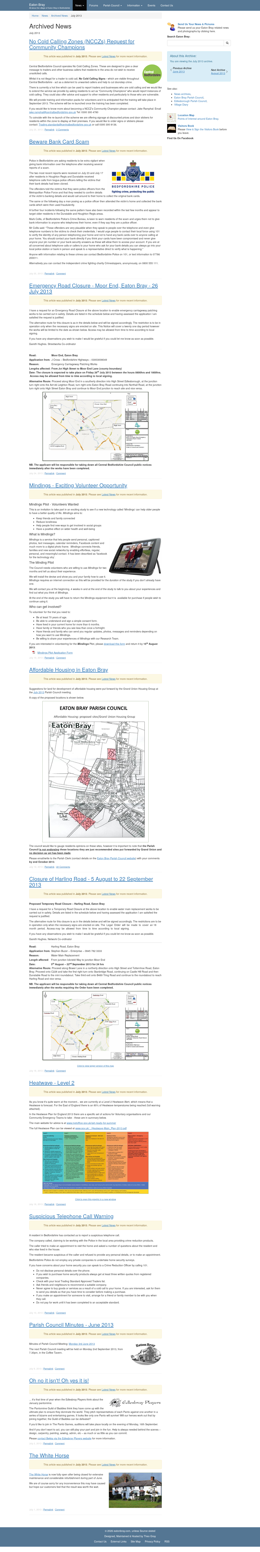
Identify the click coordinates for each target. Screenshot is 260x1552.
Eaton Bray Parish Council (188, 97)
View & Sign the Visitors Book (202, 129)
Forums (93, 5)
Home (35, 15)
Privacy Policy (152, 1541)
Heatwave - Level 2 (51, 1082)
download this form (114, 644)
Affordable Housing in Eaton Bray (68, 669)
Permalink (49, 129)
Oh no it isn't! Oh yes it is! (59, 1380)
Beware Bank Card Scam (59, 141)
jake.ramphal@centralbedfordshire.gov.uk (52, 112)
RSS (166, 1541)
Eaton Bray (49, 5)
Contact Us (167, 5)
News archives (182, 94)
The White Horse (49, 1455)
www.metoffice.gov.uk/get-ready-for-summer (91, 1123)
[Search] (227, 43)
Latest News (108, 56)
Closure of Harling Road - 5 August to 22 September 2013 (91, 881)
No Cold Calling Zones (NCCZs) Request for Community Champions (81, 44)
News (45, 15)
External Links (118, 1541)
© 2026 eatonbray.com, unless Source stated (130, 1531)
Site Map (136, 1541)
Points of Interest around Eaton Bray (198, 118)
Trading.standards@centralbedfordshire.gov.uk (65, 124)
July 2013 (38, 692)
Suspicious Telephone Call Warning (71, 1216)
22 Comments (63, 866)
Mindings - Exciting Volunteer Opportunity (78, 485)
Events (151, 5)
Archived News (59, 15)
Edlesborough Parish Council (190, 101)
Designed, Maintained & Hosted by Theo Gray (130, 1536)
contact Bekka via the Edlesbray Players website (64, 1438)
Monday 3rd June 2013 (82, 1343)
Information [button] (133, 5)
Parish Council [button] (111, 5)
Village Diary (181, 104)
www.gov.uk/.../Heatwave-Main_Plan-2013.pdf (101, 1128)
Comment (61, 273)
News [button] (78, 5)
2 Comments (62, 129)
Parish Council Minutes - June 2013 (71, 1324)
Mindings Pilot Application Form (55, 652)
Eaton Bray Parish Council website (116, 858)
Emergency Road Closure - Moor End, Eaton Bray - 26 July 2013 (93, 288)
